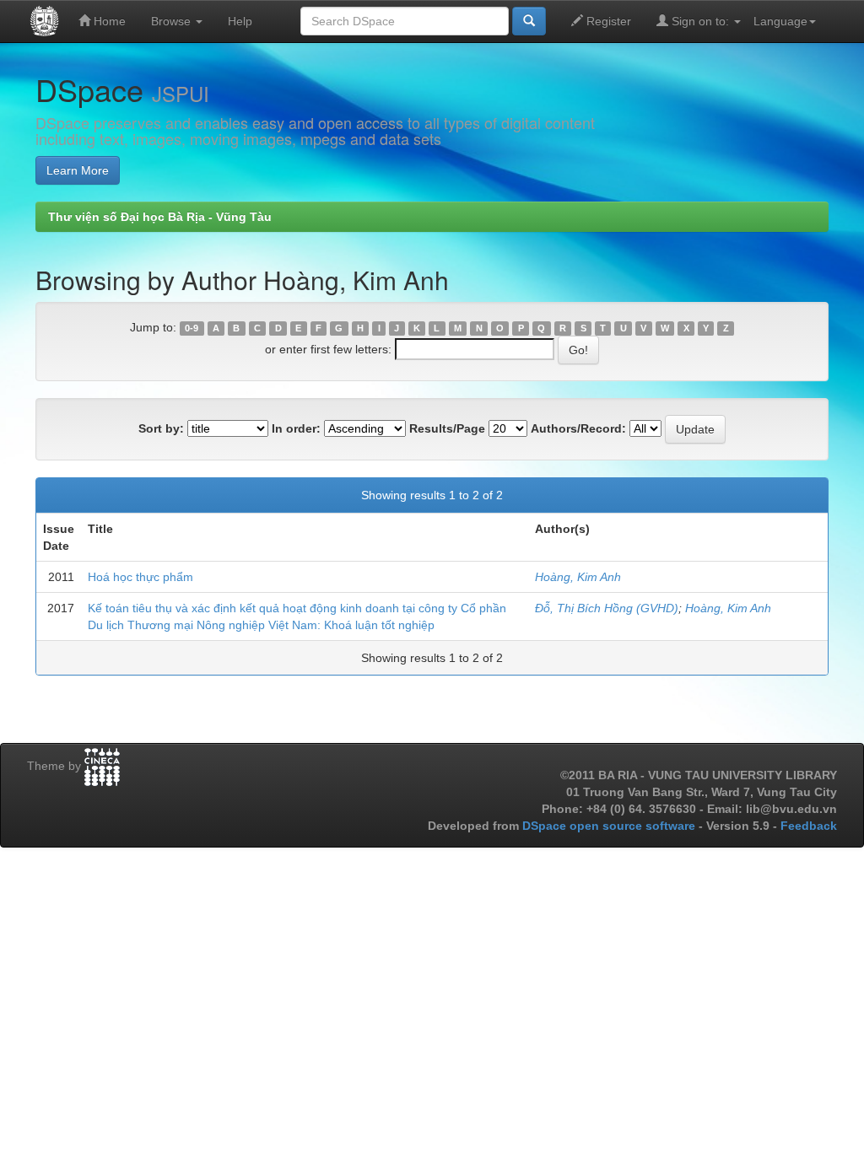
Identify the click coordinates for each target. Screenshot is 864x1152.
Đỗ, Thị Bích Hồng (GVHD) (606, 608)
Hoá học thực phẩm (140, 577)
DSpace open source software (610, 825)
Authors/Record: (578, 428)
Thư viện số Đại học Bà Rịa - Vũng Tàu (160, 216)
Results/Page (447, 428)
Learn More (77, 170)
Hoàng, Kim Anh (578, 577)
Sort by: (161, 428)
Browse (172, 21)
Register (607, 21)
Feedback (808, 825)
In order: (296, 428)
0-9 (191, 328)
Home (108, 21)
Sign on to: (700, 21)
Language (780, 21)
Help (240, 21)
